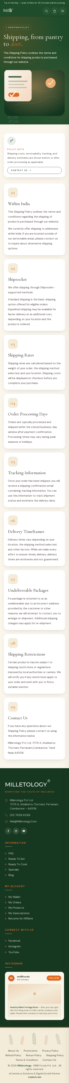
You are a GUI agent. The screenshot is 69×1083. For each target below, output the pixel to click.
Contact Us (49, 1059)
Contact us (19, 170)
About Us (13, 1050)
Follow (54, 978)
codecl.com (34, 1077)
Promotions (31, 1050)
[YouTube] (24, 831)
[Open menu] (62, 10)
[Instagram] (16, 831)
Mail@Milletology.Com (23, 821)
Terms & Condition (27, 1059)
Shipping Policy (55, 1055)
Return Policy (33, 1055)
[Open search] (46, 10)
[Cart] (54, 10)
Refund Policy (13, 1055)
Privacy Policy (50, 1050)
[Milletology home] (8, 10)
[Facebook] (8, 831)
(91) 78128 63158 (20, 815)
